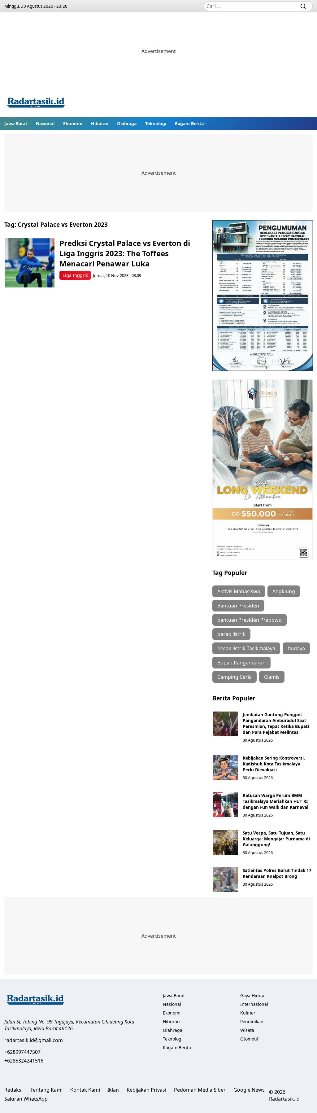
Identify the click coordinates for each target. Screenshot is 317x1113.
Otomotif (249, 1039)
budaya (296, 648)
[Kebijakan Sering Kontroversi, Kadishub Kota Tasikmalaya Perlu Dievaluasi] (225, 767)
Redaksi (13, 1089)
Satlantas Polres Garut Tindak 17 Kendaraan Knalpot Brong (277, 873)
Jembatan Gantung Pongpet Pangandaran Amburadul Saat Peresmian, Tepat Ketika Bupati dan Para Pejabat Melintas (276, 723)
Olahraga (127, 123)
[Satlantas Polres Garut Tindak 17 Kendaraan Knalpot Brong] (225, 879)
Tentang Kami (46, 1089)
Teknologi (155, 123)
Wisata (247, 1030)
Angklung (283, 591)
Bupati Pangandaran (241, 662)
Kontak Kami (85, 1089)
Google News (249, 1089)
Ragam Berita (189, 123)
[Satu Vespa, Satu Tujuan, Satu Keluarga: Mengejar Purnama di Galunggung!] (225, 842)
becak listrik (231, 634)
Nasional (45, 123)
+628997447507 (22, 1052)
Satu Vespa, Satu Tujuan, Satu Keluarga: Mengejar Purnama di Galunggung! (276, 839)
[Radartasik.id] (36, 103)
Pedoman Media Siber (200, 1089)
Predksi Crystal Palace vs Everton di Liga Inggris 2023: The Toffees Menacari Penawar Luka (124, 253)
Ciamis (272, 676)
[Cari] (303, 6)
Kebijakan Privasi (146, 1089)
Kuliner (247, 1013)
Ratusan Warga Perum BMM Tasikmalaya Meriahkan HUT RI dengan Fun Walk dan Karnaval (275, 801)
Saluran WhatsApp (26, 1098)
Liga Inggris (75, 275)
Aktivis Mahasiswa (238, 591)
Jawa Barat (15, 123)
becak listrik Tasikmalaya (246, 648)
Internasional (254, 1004)
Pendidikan (251, 1021)
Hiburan (99, 123)
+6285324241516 (23, 1060)
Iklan (113, 1089)
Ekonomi (72, 123)
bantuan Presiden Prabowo (249, 619)
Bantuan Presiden (238, 605)
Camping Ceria (234, 676)
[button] (191, 123)
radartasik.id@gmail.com (33, 1040)
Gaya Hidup (252, 995)
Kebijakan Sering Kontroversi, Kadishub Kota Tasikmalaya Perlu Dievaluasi (274, 764)
